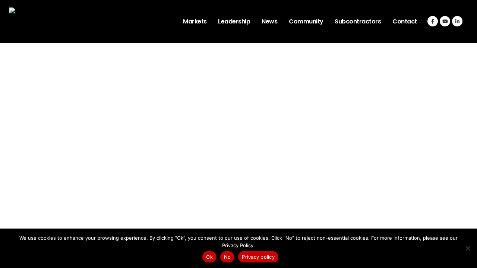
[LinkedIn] (457, 21)
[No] (467, 248)
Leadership (234, 21)
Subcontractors (358, 21)
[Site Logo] (55, 21)
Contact (404, 21)
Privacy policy (258, 257)
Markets (195, 21)
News (269, 21)
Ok (209, 257)
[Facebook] (432, 21)
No (227, 257)
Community (306, 21)
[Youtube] (445, 21)
